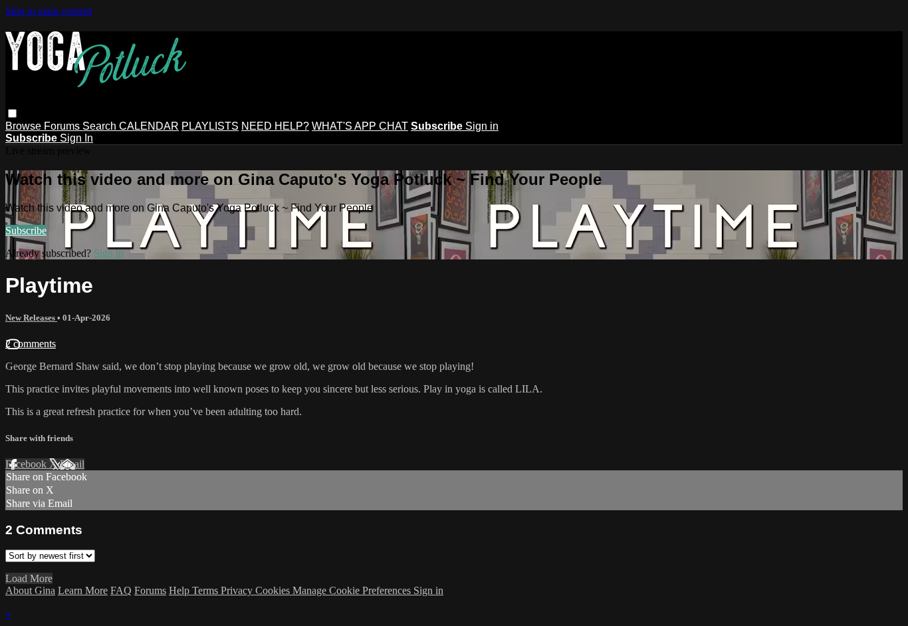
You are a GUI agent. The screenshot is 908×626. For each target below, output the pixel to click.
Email (72, 464)
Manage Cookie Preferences (352, 590)
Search (100, 126)
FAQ (121, 590)
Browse (24, 126)
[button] (12, 113)
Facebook (27, 464)
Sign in (482, 126)
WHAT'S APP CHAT (360, 126)
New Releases (31, 318)
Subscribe (26, 230)
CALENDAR (149, 126)
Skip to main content (48, 11)
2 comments (30, 343)
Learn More (83, 590)
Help (180, 590)
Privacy (238, 590)
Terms (206, 590)
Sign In (76, 138)
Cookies (273, 590)
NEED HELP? (275, 126)
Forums (63, 126)
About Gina (30, 590)
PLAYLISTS (210, 126)
